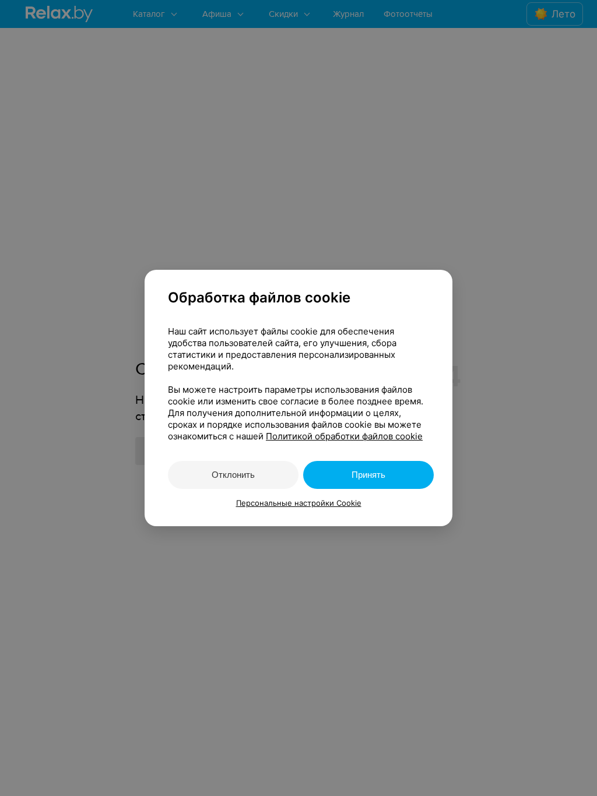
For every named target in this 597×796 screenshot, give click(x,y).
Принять (368, 475)
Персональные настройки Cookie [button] (298, 503)
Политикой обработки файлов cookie (344, 436)
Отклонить (233, 475)
